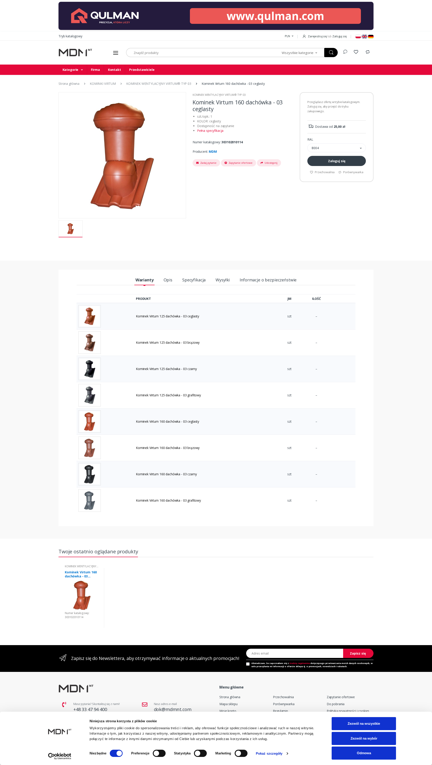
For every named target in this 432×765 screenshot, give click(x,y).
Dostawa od (329, 126)
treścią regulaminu (300, 663)
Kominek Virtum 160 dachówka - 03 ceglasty (81, 574)
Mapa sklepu (228, 704)
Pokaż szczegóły (269, 753)
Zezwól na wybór (364, 738)
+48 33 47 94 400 (90, 709)
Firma (95, 69)
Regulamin (280, 711)
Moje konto (227, 711)
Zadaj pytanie (208, 162)
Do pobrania (335, 704)
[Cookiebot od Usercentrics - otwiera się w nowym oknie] (59, 756)
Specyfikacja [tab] (194, 280)
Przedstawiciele (142, 69)
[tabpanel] (81, 598)
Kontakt (114, 69)
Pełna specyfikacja (210, 130)
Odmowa (364, 753)
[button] (289, 36)
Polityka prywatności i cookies (348, 711)
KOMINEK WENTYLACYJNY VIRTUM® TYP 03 (219, 95)
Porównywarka (352, 172)
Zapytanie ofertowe (240, 162)
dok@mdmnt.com (172, 709)
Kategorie (71, 69)
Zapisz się (358, 653)
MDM (213, 151)
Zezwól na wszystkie (364, 723)
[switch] (159, 753)
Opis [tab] (168, 280)
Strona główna (229, 697)
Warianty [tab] (144, 280)
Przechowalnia (324, 172)
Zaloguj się (336, 161)
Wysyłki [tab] (223, 280)
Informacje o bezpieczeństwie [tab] (268, 280)
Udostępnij (270, 162)
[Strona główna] (75, 53)
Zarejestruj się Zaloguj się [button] (326, 36)
